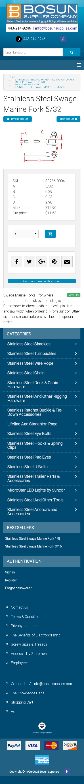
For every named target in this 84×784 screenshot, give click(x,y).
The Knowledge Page (27, 693)
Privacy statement (25, 626)
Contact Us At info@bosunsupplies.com (42, 684)
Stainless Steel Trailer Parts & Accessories (33, 478)
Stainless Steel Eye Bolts (29, 433)
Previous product (18, 118)
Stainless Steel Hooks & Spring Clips (35, 445)
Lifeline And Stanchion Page (32, 424)
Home (16, 712)
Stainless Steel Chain (25, 372)
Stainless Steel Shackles (28, 344)
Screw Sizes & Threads (29, 644)
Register (11, 580)
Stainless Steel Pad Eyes (29, 457)
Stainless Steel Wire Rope (30, 363)
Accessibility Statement (29, 654)
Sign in (10, 572)
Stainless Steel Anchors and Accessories (32, 511)
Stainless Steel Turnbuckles (31, 353)
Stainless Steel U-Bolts (27, 466)
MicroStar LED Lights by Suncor (36, 490)
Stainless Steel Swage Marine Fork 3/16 (33, 546)
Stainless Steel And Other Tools (35, 500)
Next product (67, 118)
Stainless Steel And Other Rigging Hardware (37, 398)
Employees (20, 663)
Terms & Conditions (26, 617)
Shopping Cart (22, 702)
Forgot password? (18, 588)
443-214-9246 (34, 39)
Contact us (19, 607)
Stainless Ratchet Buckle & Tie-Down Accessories (34, 412)
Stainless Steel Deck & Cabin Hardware (32, 384)
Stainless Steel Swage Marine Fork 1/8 (32, 539)
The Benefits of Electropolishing (36, 635)
